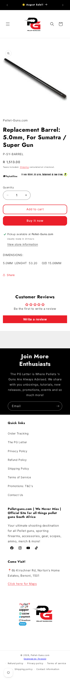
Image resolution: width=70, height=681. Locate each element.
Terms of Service (19, 477)
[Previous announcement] (7, 5)
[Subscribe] (57, 406)
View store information (22, 244)
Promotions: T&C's (20, 486)
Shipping (24, 167)
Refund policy (15, 663)
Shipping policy (24, 669)
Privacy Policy (17, 451)
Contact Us (15, 495)
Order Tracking (18, 433)
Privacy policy (35, 663)
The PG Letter (17, 442)
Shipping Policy (18, 468)
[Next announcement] (63, 5)
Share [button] (11, 275)
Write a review (35, 319)
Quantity (8, 187)
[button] (8, 24)
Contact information (47, 669)
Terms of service (56, 663)
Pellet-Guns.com (40, 655)
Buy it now (35, 220)
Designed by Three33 (35, 659)
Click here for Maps (22, 584)
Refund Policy (17, 459)
